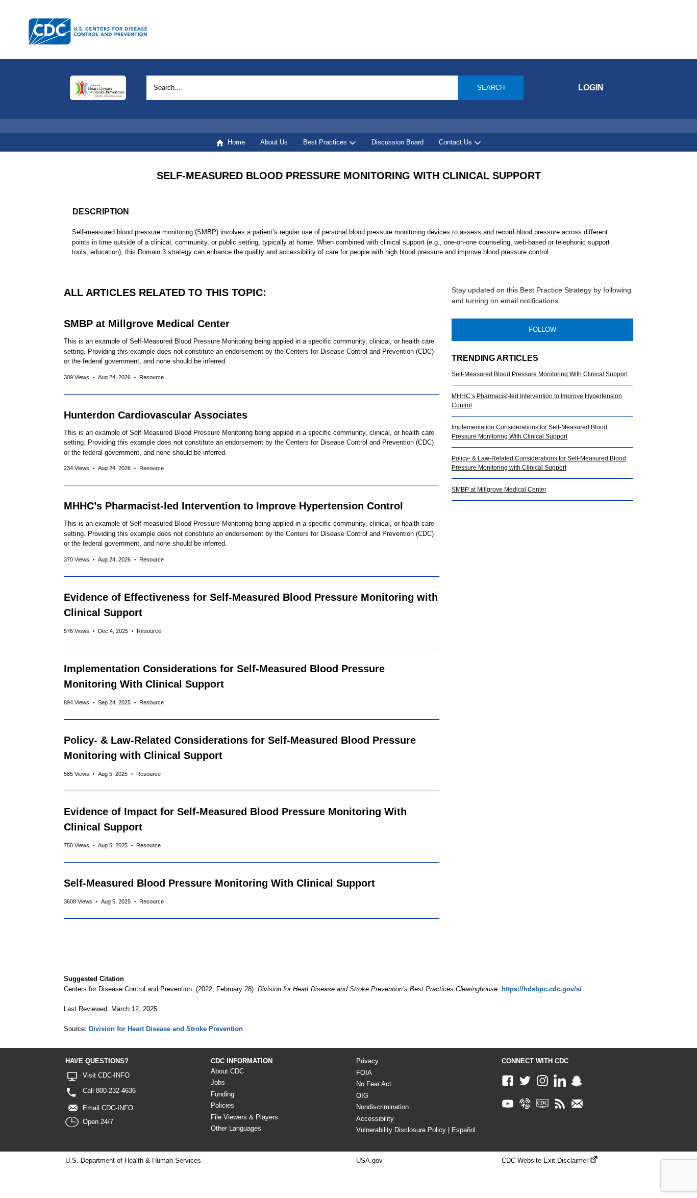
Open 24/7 (98, 1122)
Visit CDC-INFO (106, 1075)
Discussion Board (397, 142)
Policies (222, 1105)
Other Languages (236, 1128)
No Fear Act (373, 1084)
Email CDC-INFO (108, 1108)
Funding (222, 1094)
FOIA (364, 1073)
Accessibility (375, 1118)
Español (464, 1130)
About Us (274, 142)
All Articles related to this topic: (165, 292)
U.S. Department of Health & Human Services (133, 1160)
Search (491, 87)
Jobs (218, 1082)
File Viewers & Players (244, 1117)
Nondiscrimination (382, 1107)
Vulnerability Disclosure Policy (401, 1130)
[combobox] (335, 88)
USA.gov (369, 1160)
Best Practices (326, 142)
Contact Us (456, 142)
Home (234, 142)
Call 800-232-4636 (109, 1090)
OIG (362, 1095)
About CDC (227, 1071)
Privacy (367, 1061)
